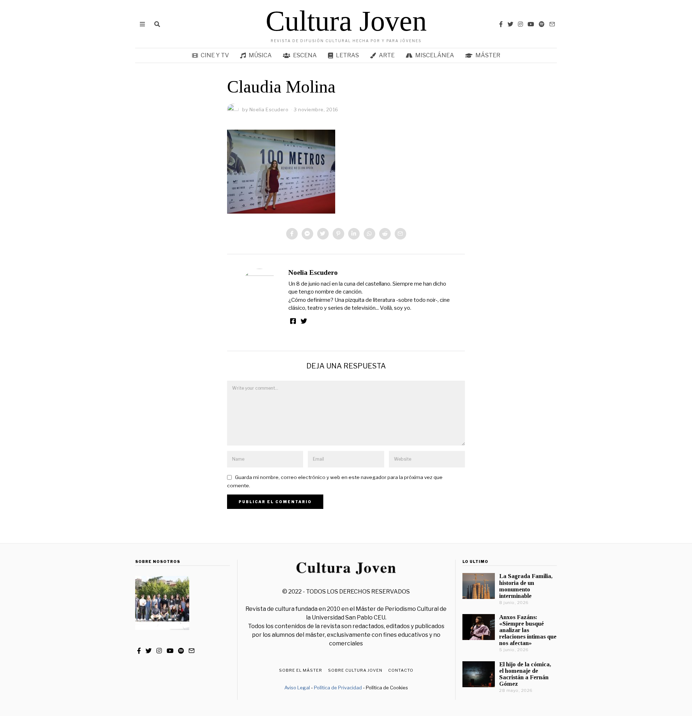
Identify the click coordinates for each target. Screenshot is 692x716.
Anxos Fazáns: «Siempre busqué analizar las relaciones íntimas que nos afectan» (527, 630)
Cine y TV (215, 55)
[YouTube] (531, 24)
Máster (487, 55)
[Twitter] (510, 24)
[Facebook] (501, 24)
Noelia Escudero (313, 272)
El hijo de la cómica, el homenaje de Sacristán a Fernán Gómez (525, 674)
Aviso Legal (297, 687)
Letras (347, 55)
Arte (387, 55)
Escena (305, 55)
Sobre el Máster (300, 670)
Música (260, 55)
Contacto (400, 670)
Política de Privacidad (338, 687)
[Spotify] (541, 24)
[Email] (552, 24)
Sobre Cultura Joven (355, 670)
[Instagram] (520, 24)
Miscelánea (434, 55)
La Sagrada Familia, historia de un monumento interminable (526, 586)
